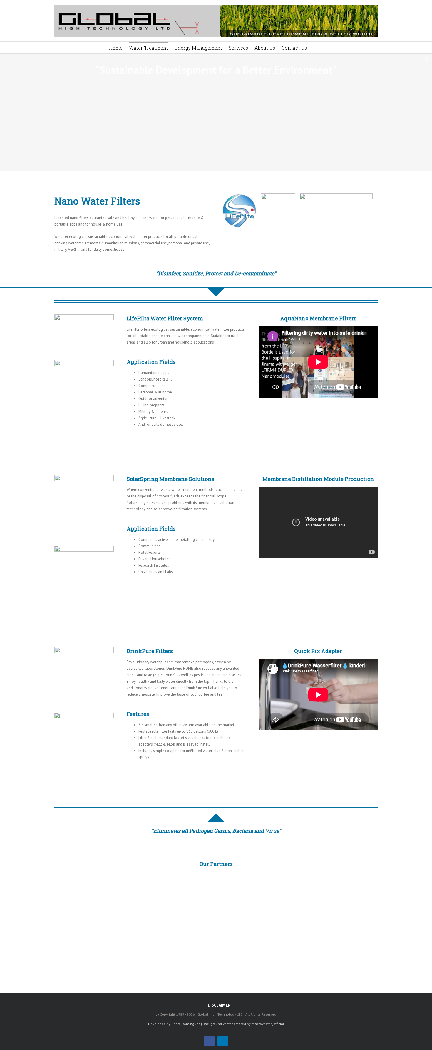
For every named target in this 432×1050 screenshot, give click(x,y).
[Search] (315, 47)
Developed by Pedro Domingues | (175, 1024)
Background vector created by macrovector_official (243, 1024)
